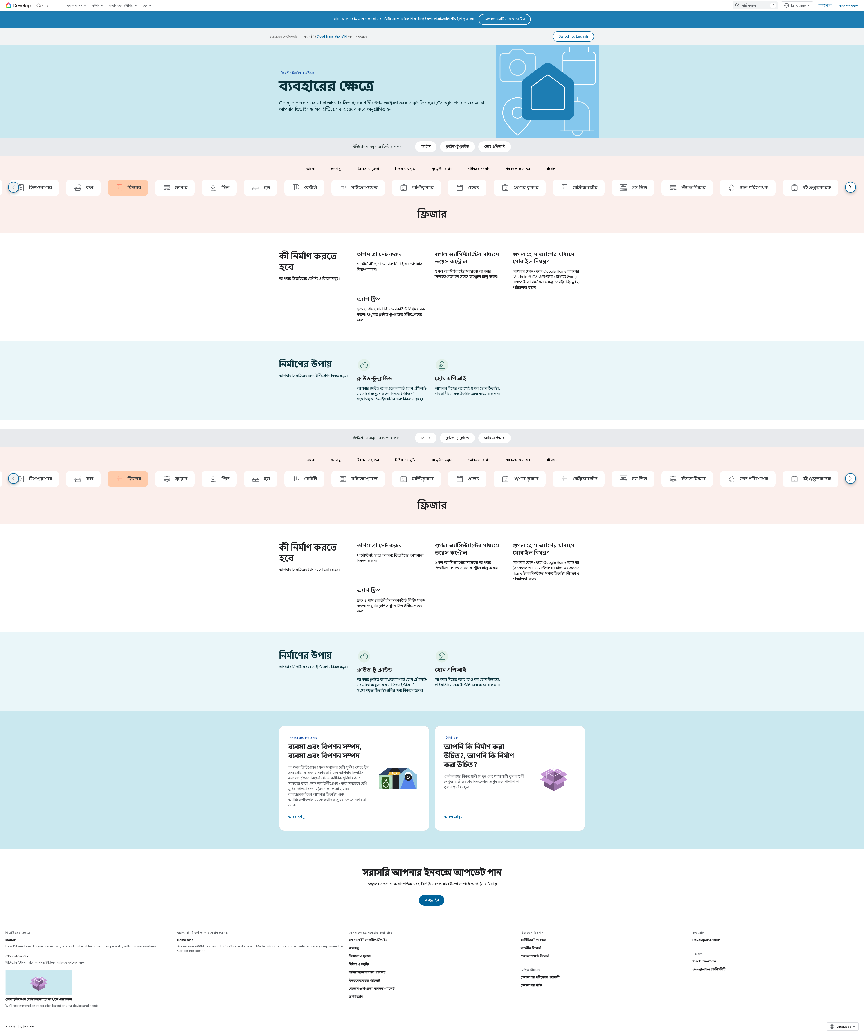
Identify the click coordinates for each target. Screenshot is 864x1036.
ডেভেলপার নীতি (531, 985)
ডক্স (145, 5)
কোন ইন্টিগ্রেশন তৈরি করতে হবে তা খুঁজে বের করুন (38, 999)
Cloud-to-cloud (17, 956)
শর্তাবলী (10, 1026)
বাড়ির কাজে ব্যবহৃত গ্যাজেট (367, 972)
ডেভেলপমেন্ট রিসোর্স (535, 956)
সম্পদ (95, 5)
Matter (10, 940)
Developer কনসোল (706, 940)
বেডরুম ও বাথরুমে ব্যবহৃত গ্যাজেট (372, 988)
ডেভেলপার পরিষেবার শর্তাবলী (540, 977)
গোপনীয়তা (27, 1026)
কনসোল (825, 5)
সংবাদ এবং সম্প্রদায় (121, 5)
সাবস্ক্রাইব (431, 900)
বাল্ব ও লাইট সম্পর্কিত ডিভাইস (368, 940)
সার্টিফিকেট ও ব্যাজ (533, 940)
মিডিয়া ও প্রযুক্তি (359, 964)
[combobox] (755, 5)
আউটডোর (356, 997)
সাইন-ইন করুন (849, 5)
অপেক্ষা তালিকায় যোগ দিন (504, 19)
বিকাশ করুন (74, 5)
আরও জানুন (297, 817)
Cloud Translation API (332, 36)
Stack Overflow (704, 961)
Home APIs (185, 940)
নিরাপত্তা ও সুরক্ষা (360, 956)
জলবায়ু (354, 948)
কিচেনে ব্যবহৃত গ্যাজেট (364, 980)
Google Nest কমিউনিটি (708, 969)
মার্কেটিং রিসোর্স (531, 948)
